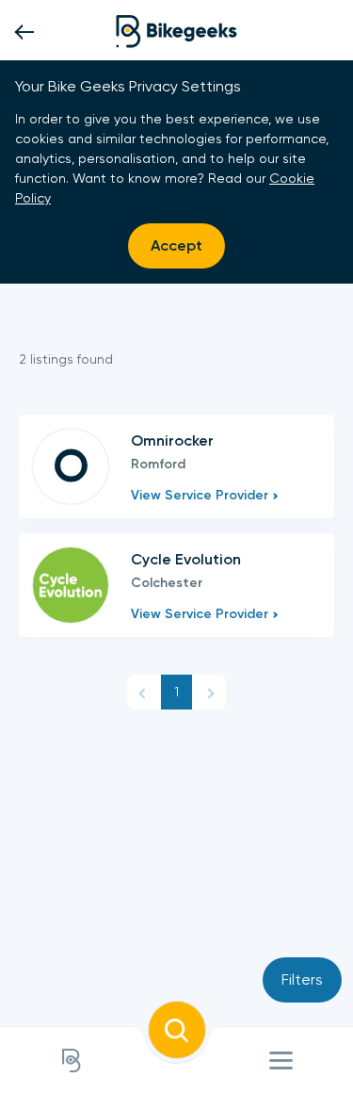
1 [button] (176, 691)
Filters (302, 979)
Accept (176, 245)
